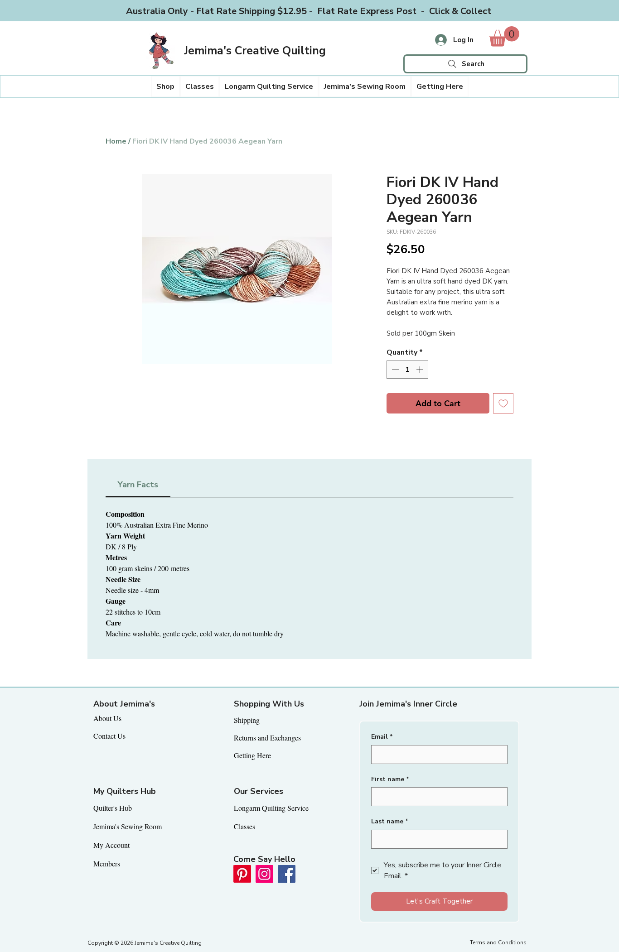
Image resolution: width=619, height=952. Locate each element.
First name (390, 779)
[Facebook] (286, 874)
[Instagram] (264, 874)
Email (382, 736)
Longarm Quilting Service (271, 808)
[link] (504, 36)
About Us (107, 718)
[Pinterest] (242, 874)
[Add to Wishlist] (503, 403)
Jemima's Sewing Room (127, 826)
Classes (244, 826)
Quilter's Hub (112, 808)
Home (116, 141)
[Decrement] (394, 369)
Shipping (247, 720)
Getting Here (252, 755)
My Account (111, 845)
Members (106, 863)
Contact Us (109, 735)
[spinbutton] (407, 369)
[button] (165, 86)
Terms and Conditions (498, 942)
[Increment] (420, 369)
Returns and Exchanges (267, 737)
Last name (389, 821)
